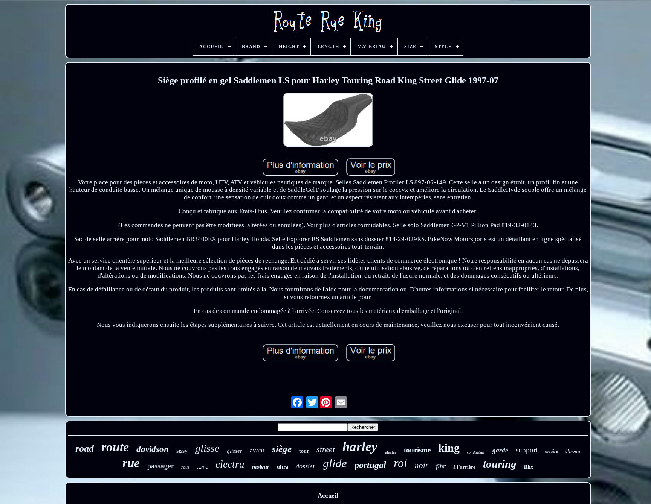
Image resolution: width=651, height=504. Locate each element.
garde (500, 450)
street (325, 449)
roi (400, 463)
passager (160, 465)
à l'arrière (464, 467)
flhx (528, 467)
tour (304, 451)
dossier (305, 466)
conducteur (476, 452)
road (84, 448)
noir (421, 465)
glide (335, 463)
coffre (202, 468)
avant (257, 450)
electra (230, 464)
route (115, 447)
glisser (234, 451)
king (449, 448)
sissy (182, 451)
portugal (370, 465)
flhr (441, 466)
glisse (207, 448)
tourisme (417, 450)
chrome (573, 451)
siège (282, 449)
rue (131, 463)
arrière (551, 451)
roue (185, 467)
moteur (260, 466)
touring (500, 464)
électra (390, 452)
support (527, 450)
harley (359, 446)
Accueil (328, 495)
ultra (282, 467)
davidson (152, 449)
